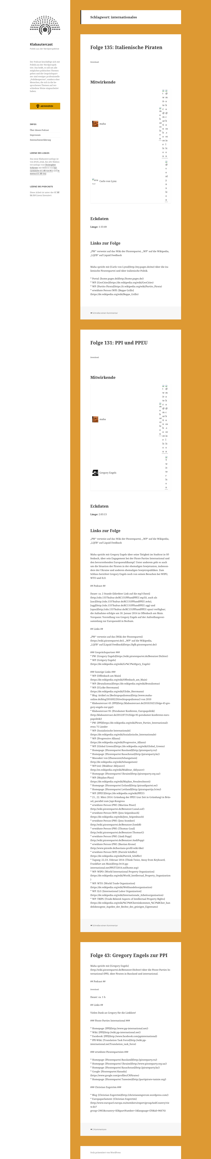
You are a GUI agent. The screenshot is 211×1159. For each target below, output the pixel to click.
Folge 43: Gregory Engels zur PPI (129, 955)
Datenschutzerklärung (40, 140)
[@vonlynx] (166, 181)
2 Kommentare (99, 1129)
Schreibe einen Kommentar (105, 313)
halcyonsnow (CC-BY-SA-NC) (43, 169)
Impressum (35, 135)
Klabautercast (41, 44)
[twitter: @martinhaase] (163, 124)
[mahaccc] (160, 124)
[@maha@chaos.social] (166, 124)
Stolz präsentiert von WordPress (105, 1152)
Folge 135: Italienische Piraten (126, 47)
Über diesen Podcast (39, 130)
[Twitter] (166, 472)
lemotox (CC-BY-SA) (45, 172)
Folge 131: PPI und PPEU (119, 342)
